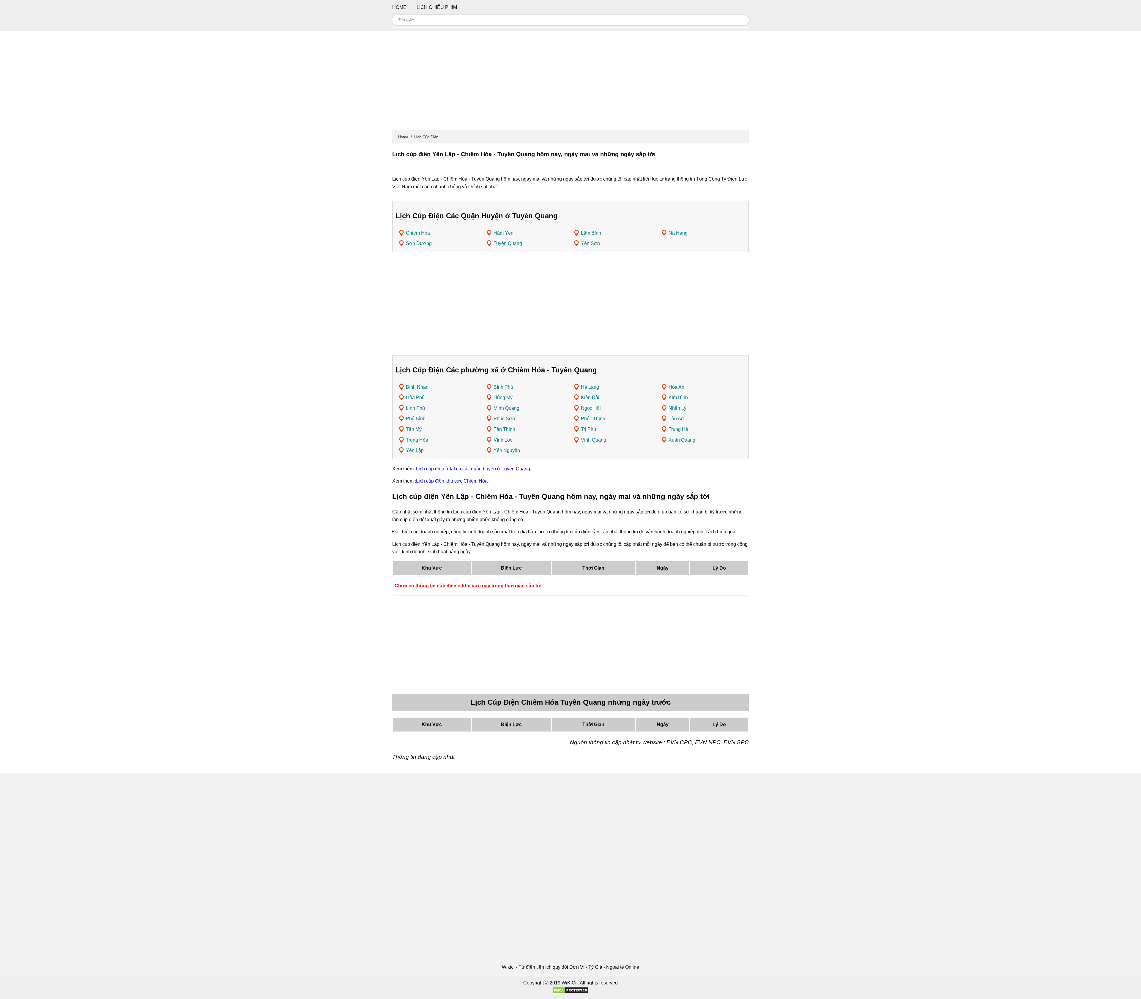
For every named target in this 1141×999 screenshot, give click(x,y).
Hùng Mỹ (503, 397)
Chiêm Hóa (418, 232)
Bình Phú (503, 387)
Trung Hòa (417, 439)
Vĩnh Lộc (503, 439)
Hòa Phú (415, 397)
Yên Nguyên (507, 450)
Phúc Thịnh (593, 418)
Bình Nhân (417, 387)
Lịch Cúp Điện (426, 137)
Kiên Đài (590, 397)
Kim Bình (678, 397)
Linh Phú (415, 408)
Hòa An (676, 387)
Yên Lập (415, 450)
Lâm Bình (591, 232)
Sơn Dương (419, 243)
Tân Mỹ (414, 429)
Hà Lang (590, 387)
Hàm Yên (503, 232)
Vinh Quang (593, 439)
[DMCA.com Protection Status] (571, 992)
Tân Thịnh (504, 429)
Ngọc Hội (591, 408)
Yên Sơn (590, 243)
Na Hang (678, 232)
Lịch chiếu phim (437, 7)
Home (403, 137)
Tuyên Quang (508, 243)
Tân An (676, 418)
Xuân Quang (682, 439)
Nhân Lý (677, 408)
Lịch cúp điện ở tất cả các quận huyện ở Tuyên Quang (473, 468)
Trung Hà (678, 429)
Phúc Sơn (504, 418)
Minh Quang (506, 408)
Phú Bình (415, 418)
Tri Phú (588, 429)
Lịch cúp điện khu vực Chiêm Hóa (452, 480)
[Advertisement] (570, 83)
